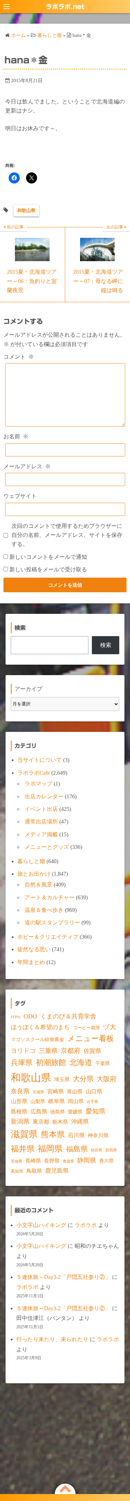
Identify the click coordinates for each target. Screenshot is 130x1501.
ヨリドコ (23, 1050)
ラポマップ (38, 784)
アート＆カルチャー (50, 897)
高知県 (17, 1171)
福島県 (77, 1149)
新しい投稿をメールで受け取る (48, 569)
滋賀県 (24, 1134)
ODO (30, 1016)
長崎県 (33, 1161)
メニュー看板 (90, 1038)
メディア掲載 (41, 834)
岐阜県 (56, 1101)
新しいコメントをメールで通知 (48, 557)
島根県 (19, 1112)
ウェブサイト (20, 496)
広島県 (39, 1112)
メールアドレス (27, 466)
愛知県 (95, 1111)
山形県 (19, 1101)
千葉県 (102, 1063)
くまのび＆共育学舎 (68, 1016)
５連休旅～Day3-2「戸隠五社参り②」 (63, 1277)
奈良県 (20, 1091)
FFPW (15, 1017)
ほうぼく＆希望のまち (40, 1027)
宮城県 (38, 1092)
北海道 (80, 1062)
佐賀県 (92, 1051)
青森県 (68, 1161)
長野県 (52, 1161)
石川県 (76, 1135)
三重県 (48, 1050)
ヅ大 (109, 1027)
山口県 (94, 1091)
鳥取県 (34, 1171)
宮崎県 (55, 1091)
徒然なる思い (34, 949)
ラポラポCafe (33, 773)
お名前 (15, 436)
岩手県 (92, 1102)
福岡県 (50, 1148)
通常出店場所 (41, 821)
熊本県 (53, 1134)
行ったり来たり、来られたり (52, 1339)
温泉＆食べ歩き (44, 910)
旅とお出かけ (34, 874)
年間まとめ (31, 962)
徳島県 (57, 1112)
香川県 (106, 1161)
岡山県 (76, 1101)
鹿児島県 (57, 1170)
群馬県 (111, 1150)
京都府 (70, 1050)
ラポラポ (86, 1225)
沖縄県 (80, 1121)
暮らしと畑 (31, 861)
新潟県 (20, 1121)
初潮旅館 (51, 1062)
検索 (105, 645)
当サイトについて (39, 760)
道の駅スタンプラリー (52, 922)
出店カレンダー (44, 796)
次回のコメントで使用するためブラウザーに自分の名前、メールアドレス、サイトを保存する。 (66, 535)
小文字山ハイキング (41, 1225)
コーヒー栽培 (86, 1027)
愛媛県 (75, 1112)
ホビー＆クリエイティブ (47, 937)
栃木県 (60, 1122)
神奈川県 (98, 1135)
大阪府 (106, 1078)
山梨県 (38, 1101)
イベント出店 (41, 809)
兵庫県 (22, 1062)
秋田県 (96, 1150)
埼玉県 (62, 1079)
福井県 (23, 1148)
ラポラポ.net (65, 6)
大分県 (83, 1078)
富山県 (75, 1091)
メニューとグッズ (47, 847)
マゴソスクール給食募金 (37, 1039)
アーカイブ (28, 689)
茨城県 (16, 1161)
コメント (18, 357)
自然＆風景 (38, 885)
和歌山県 (26, 210)
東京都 (41, 1122)
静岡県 (86, 1160)
